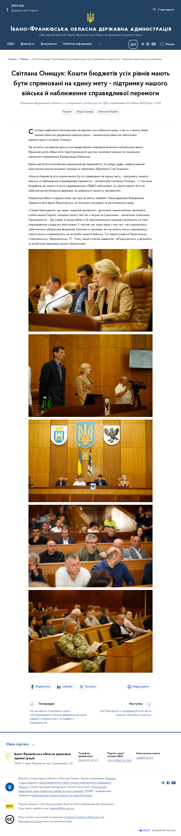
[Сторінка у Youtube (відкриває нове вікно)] (153, 44)
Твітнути (90, 686)
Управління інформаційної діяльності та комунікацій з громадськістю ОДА (64, 103)
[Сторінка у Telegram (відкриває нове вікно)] (142, 44)
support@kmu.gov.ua (61, 808)
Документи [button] (49, 44)
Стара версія (166, 9)
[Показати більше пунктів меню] (100, 43)
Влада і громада (85, 111)
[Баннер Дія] (133, 44)
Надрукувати (141, 686)
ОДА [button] (10, 44)
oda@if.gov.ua (144, 757)
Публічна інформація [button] (77, 44)
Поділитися (43, 686)
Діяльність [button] (27, 44)
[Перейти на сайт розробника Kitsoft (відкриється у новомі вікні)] (144, 830)
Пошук (170, 44)
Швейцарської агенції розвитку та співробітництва (61, 795)
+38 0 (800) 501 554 (119, 760)
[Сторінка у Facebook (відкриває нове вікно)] (148, 44)
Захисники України (108, 111)
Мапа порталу (17, 744)
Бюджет (67, 111)
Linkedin (67, 686)
